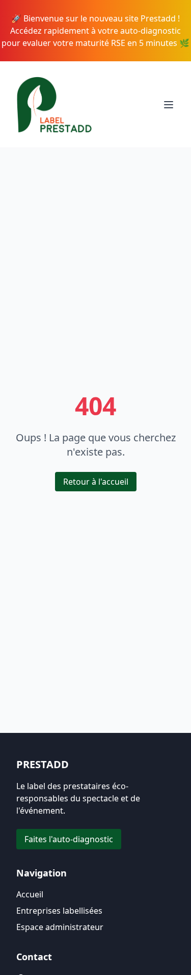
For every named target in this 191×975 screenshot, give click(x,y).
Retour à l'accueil (95, 481)
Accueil (29, 894)
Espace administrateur (59, 927)
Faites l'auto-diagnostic (68, 839)
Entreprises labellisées (59, 910)
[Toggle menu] (168, 105)
